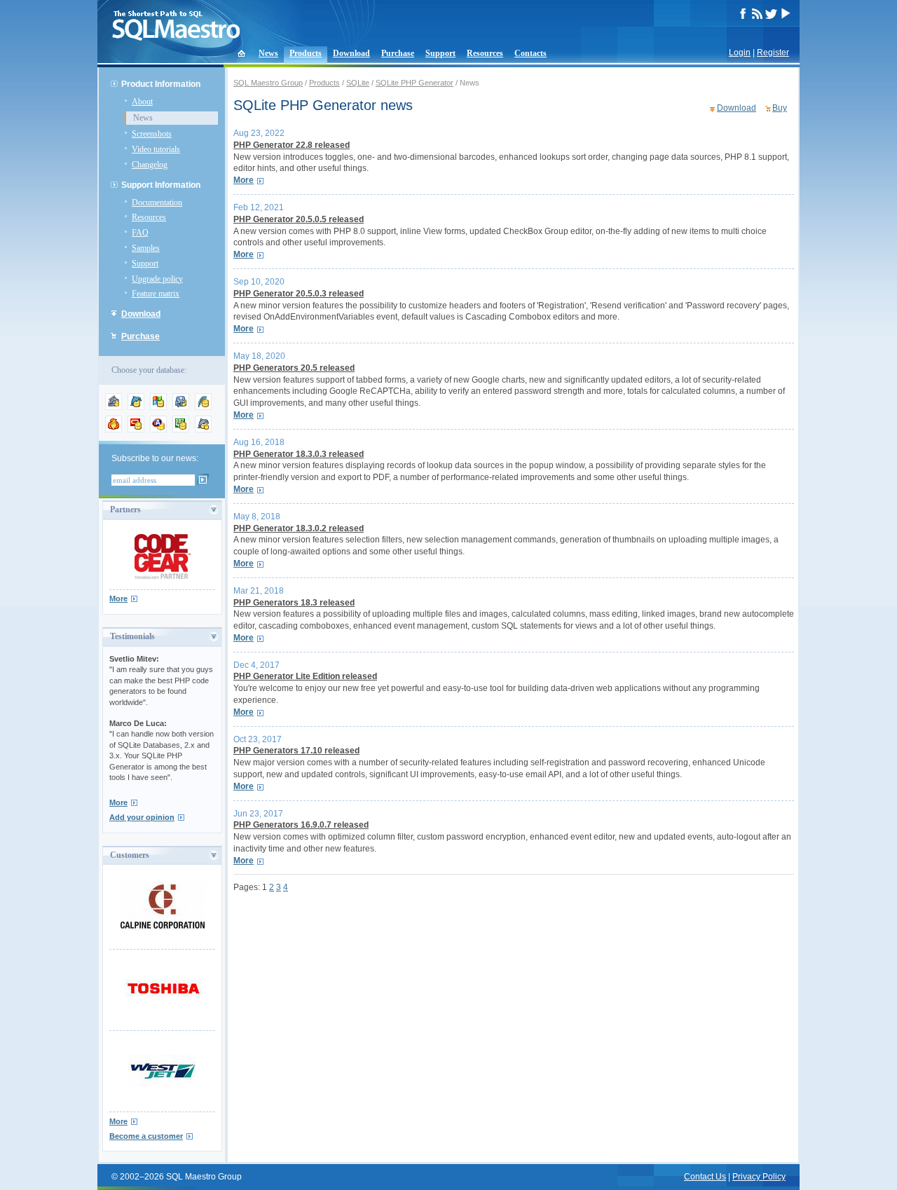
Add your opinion (141, 817)
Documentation (157, 202)
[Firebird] (113, 430)
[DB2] (180, 430)
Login (740, 52)
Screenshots (152, 134)
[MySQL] (136, 407)
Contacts (530, 53)
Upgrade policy (157, 279)
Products (305, 53)
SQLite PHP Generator (414, 82)
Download (351, 53)
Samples (146, 248)
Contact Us (705, 1177)
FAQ (140, 233)
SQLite (357, 82)
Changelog (149, 165)
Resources (485, 53)
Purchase (397, 53)
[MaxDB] (203, 430)
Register (773, 52)
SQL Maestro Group (268, 82)
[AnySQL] (113, 407)
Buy (779, 108)
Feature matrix (155, 294)
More (118, 598)
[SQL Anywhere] (158, 430)
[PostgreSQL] (180, 407)
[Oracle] (136, 430)
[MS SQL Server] (158, 407)
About (142, 102)
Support (440, 53)
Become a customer (146, 1136)
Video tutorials (156, 149)
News (268, 53)
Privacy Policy (759, 1177)
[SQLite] (203, 407)
